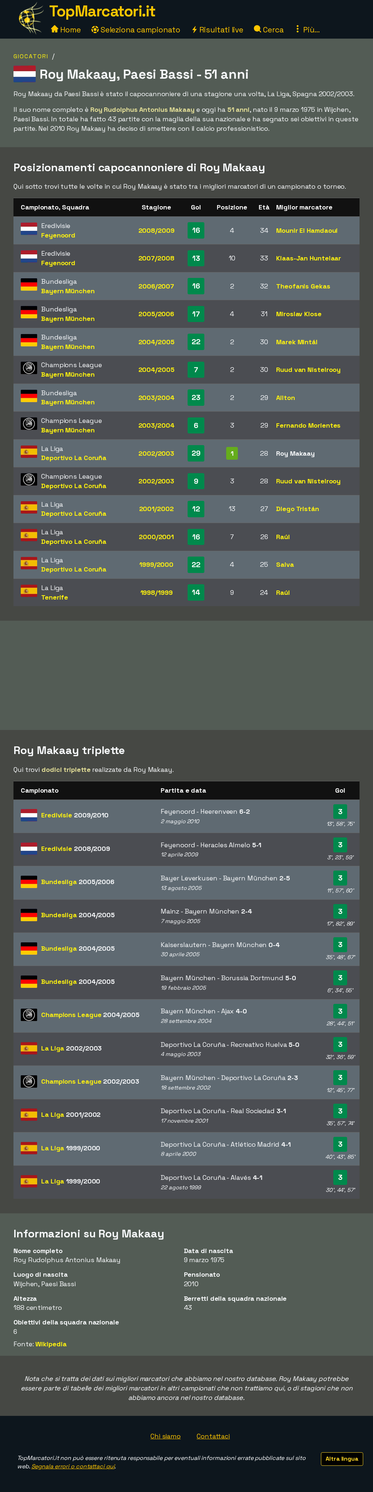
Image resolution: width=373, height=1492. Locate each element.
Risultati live (220, 30)
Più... (310, 30)
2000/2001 (156, 537)
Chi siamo (165, 1436)
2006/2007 (156, 286)
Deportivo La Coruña (73, 458)
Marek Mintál (297, 342)
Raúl (283, 537)
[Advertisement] (186, 675)
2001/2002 (156, 508)
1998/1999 (156, 592)
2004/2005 (156, 342)
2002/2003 (156, 453)
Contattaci (213, 1436)
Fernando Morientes (308, 425)
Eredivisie (75, 815)
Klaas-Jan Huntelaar (308, 258)
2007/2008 (156, 258)
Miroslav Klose (299, 314)
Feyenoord (58, 235)
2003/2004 (156, 397)
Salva (285, 564)
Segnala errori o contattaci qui (73, 1466)
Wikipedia (50, 1344)
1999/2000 (156, 564)
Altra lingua (342, 1458)
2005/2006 (156, 314)
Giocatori (30, 56)
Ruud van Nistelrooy (308, 369)
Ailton (285, 397)
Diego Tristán (297, 508)
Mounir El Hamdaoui (307, 230)
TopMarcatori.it (102, 11)
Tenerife (54, 597)
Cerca (272, 30)
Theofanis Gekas (303, 286)
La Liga (71, 1048)
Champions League (90, 1014)
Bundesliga (77, 881)
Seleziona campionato (139, 30)
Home (69, 30)
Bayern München (68, 291)
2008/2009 (156, 230)
